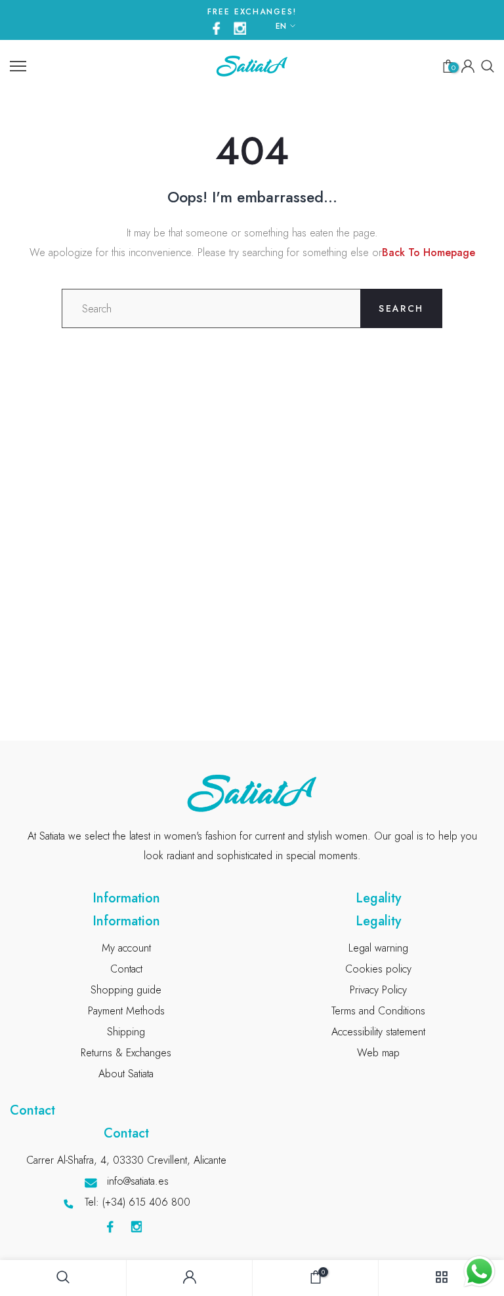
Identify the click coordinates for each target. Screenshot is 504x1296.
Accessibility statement (378, 1031)
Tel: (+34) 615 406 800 (137, 1202)
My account (126, 947)
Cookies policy (378, 968)
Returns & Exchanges (126, 1052)
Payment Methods (126, 1010)
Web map (378, 1052)
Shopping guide (126, 989)
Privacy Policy (378, 989)
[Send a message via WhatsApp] (479, 1271)
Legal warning (378, 947)
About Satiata (126, 1073)
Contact (126, 968)
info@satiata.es (138, 1181)
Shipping (126, 1031)
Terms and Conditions (378, 1010)
